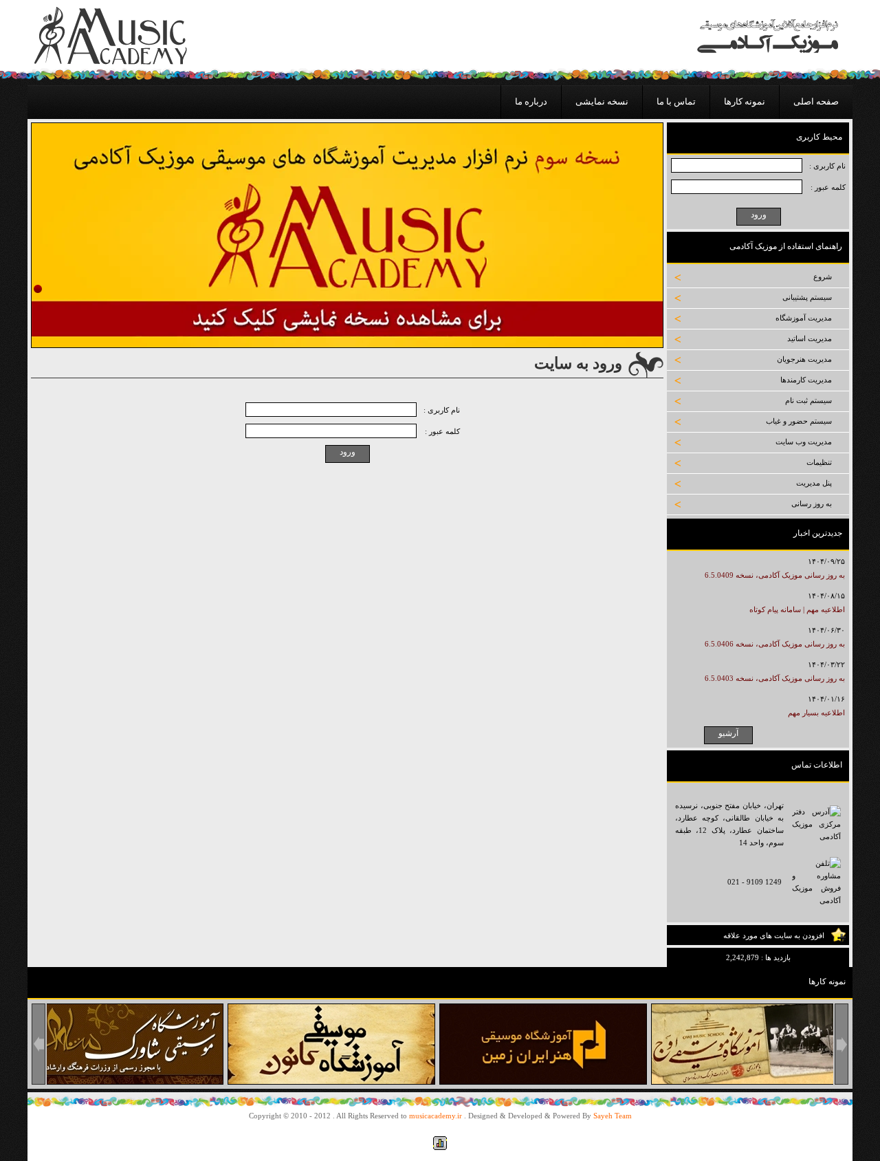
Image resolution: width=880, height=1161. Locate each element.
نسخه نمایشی (601, 101)
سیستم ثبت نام (808, 400)
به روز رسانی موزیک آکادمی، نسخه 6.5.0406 (775, 644)
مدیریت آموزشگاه (804, 318)
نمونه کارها (744, 101)
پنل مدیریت (814, 483)
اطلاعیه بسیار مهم (816, 712)
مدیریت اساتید (809, 338)
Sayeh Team (612, 1115)
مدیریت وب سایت (804, 441)
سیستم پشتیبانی (807, 297)
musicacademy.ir (435, 1115)
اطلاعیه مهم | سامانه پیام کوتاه (797, 609)
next (841, 1044)
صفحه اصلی (816, 101)
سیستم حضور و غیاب (799, 421)
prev (38, 1044)
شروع (822, 276)
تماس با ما (676, 101)
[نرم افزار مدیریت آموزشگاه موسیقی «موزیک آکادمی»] (110, 62)
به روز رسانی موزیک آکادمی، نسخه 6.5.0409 (775, 575)
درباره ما (531, 101)
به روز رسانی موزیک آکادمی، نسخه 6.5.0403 (775, 678)
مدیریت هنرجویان (804, 359)
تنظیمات (819, 462)
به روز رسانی (811, 503)
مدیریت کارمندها (806, 380)
